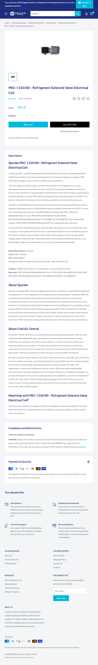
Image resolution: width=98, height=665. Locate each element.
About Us (8, 555)
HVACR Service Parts (36, 23)
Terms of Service (12, 559)
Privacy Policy (10, 563)
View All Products (12, 588)
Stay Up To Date (86, 4)
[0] (91, 13)
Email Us (56, 567)
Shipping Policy (59, 559)
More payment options (69, 131)
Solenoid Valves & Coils (66, 23)
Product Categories (19, 23)
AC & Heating (51, 23)
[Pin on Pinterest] (78, 98)
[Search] (78, 13)
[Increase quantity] (32, 115)
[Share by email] (88, 98)
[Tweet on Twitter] (83, 98)
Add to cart (28, 124)
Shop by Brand (11, 584)
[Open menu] (6, 14)
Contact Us (57, 563)
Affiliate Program (12, 592)
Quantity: (12, 115)
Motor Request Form (13, 580)
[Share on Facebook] (74, 98)
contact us (81, 447)
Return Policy (58, 555)
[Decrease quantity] (20, 115)
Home (7, 23)
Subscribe (61, 598)
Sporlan (12, 99)
